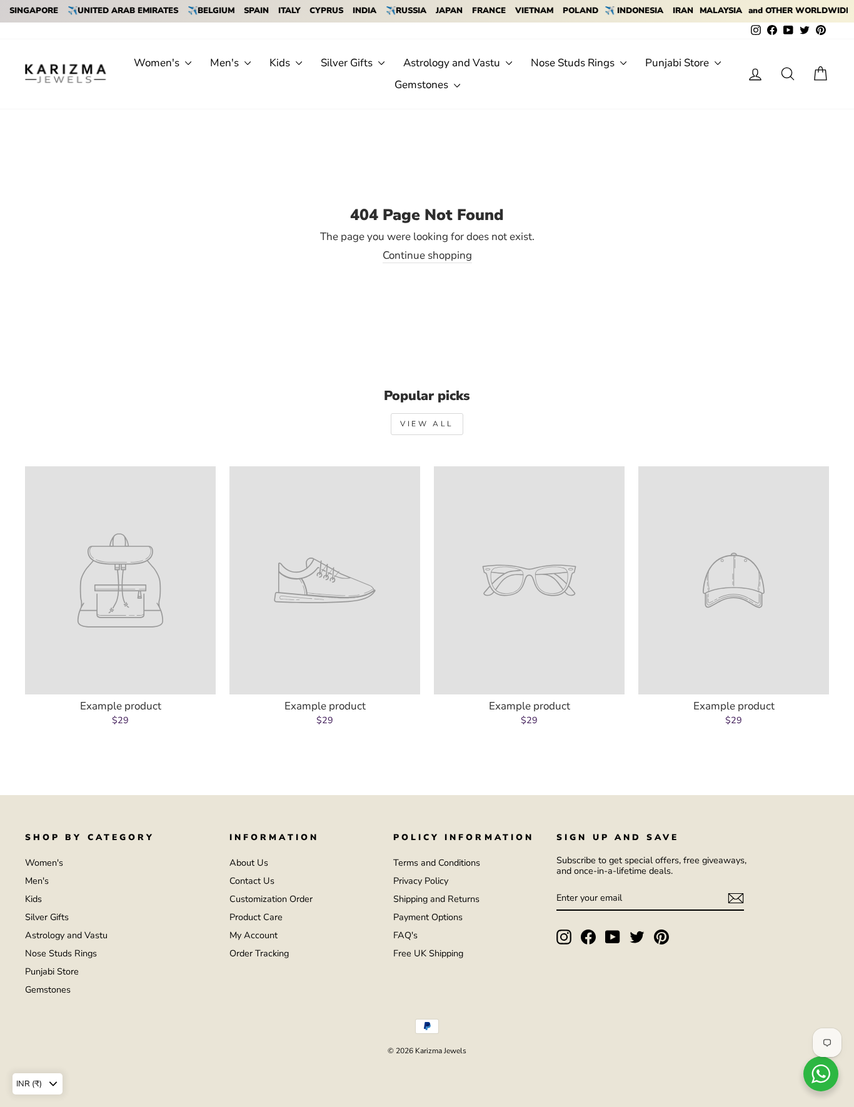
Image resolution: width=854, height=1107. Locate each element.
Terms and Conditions (436, 862)
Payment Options (428, 917)
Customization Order (271, 899)
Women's (158, 63)
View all (427, 424)
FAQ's (405, 935)
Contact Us (251, 880)
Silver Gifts (348, 63)
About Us (248, 862)
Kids (281, 63)
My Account (253, 935)
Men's (225, 63)
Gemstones (422, 85)
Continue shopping (427, 256)
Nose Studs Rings (574, 63)
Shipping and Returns (436, 899)
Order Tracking (259, 953)
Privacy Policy (420, 880)
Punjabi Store (678, 63)
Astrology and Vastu (453, 63)
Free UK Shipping (428, 953)
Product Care (256, 917)
